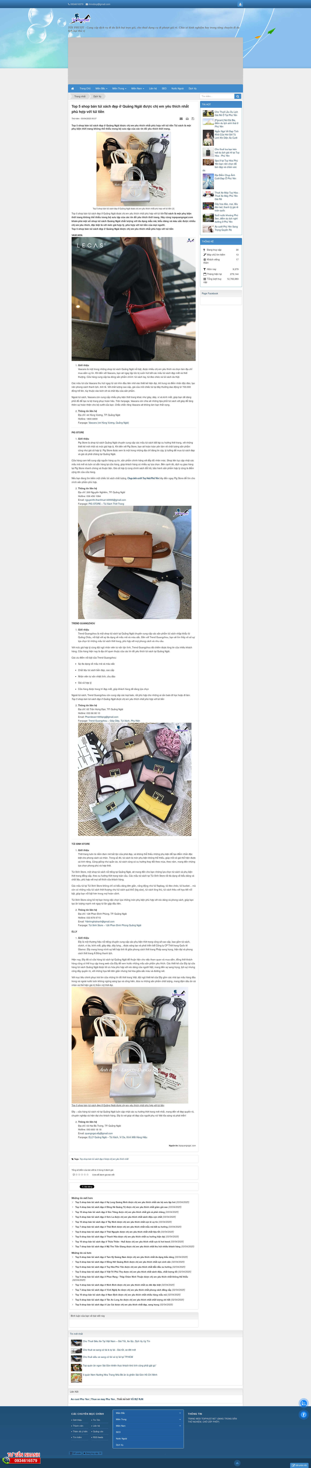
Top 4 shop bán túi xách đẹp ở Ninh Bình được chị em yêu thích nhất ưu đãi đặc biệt (118, 1284)
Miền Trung (121, 1419)
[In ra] (187, 118)
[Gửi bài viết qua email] (182, 118)
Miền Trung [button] (118, 88)
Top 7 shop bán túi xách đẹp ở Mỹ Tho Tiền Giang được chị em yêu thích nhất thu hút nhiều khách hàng (127, 1246)
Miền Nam (121, 1425)
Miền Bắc (120, 1412)
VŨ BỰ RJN (137, 1399)
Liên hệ (96, 1425)
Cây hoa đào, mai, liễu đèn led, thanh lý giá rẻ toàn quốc (226, 207)
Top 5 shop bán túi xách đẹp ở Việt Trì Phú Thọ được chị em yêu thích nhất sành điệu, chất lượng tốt (126, 1271)
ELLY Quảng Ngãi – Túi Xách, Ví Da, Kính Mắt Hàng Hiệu (118, 1137)
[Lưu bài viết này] (193, 118)
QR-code (76, 1453)
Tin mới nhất (76, 1333)
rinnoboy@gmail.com (99, 4)
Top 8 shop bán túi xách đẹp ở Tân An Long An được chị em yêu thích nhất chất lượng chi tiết (122, 1299)
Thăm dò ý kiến (80, 1431)
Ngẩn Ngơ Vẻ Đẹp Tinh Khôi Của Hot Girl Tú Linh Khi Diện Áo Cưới (227, 134)
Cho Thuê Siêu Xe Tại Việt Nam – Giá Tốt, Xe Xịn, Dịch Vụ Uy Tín (116, 1341)
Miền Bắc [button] (101, 88)
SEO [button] (164, 88)
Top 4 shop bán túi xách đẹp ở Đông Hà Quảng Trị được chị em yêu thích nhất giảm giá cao (121, 1206)
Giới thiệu (77, 1419)
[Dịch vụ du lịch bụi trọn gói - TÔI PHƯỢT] (80, 18)
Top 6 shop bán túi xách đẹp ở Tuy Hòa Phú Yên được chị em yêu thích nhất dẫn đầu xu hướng (123, 1266)
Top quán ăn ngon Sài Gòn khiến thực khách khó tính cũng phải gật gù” (119, 1365)
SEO (118, 1432)
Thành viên (78, 1425)
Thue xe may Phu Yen (103, 1399)
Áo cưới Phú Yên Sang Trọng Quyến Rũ (226, 228)
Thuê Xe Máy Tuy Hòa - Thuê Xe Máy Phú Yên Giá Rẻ (227, 196)
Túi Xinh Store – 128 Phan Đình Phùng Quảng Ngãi (115, 925)
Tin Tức (96, 1419)
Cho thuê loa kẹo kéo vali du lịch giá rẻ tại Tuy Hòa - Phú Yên (227, 152)
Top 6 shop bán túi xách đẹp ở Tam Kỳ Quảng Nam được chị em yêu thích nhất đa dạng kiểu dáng (124, 1256)
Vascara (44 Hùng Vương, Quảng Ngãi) (109, 422)
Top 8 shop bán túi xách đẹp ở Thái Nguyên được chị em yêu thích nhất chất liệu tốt (117, 1231)
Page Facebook (210, 293)
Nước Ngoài (121, 1438)
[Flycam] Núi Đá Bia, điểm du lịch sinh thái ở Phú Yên (226, 123)
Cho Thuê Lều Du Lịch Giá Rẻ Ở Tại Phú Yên (226, 113)
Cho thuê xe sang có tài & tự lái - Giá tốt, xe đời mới (109, 1349)
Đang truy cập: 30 (93, 1453)
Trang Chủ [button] (85, 88)
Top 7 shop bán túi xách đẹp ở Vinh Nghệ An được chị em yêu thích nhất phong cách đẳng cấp (123, 1289)
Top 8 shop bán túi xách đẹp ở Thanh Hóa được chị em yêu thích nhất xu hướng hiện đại (120, 1236)
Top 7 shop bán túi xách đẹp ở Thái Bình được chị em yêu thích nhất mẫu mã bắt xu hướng (121, 1226)
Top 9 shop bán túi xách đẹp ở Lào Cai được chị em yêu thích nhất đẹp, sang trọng (117, 1304)
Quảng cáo (98, 1431)
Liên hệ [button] (153, 88)
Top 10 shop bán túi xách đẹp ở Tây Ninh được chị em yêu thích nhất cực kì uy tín (116, 1221)
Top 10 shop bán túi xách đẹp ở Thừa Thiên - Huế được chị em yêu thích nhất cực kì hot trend (122, 1241)
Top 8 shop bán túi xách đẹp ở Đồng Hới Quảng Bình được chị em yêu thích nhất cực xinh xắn (123, 1261)
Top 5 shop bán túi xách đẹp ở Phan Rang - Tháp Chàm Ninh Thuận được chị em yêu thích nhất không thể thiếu (131, 1276)
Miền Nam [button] (137, 88)
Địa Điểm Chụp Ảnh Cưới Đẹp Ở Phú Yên (225, 176)
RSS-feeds (98, 1437)
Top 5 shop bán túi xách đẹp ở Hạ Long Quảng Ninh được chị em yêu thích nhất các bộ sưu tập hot (125, 1202)
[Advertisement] (155, 60)
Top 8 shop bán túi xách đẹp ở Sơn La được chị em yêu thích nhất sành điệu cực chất (118, 1216)
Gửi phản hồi (301, 1465)
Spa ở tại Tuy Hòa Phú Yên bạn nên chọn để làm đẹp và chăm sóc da (220, 165)
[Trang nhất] (73, 88)
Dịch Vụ (119, 1444)
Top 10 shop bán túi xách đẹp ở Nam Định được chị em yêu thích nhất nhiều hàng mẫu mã (121, 1294)
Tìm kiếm (77, 1437)
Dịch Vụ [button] (192, 88)
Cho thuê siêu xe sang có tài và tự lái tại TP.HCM (108, 1356)
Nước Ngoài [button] (178, 88)
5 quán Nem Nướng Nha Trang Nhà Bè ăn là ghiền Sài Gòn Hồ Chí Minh (120, 1374)
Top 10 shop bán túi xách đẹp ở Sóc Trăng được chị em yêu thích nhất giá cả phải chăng (120, 1211)
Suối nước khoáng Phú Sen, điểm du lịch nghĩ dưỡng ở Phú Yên (226, 218)
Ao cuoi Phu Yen (80, 1399)
